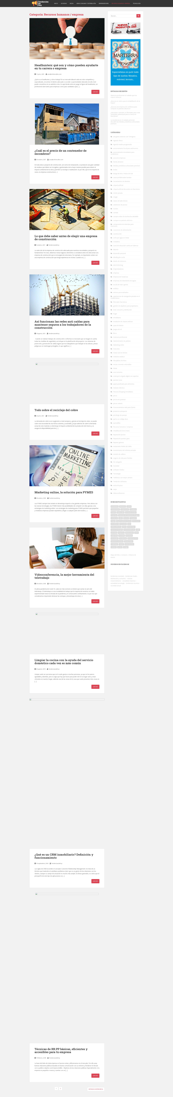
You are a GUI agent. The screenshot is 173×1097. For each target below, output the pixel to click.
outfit (137, 530)
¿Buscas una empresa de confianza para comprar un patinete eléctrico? (124, 108)
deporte (115, 249)
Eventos (126, 518)
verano (120, 547)
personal (113, 532)
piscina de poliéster (119, 399)
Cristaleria (116, 242)
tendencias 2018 (132, 538)
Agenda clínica (117, 140)
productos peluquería (120, 411)
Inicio (56, 3)
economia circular (131, 512)
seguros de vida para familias (122, 458)
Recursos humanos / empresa (121, 3)
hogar (115, 314)
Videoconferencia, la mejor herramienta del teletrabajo (64, 576)
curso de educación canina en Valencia (125, 246)
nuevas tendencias (129, 530)
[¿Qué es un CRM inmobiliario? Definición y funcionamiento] (67, 773)
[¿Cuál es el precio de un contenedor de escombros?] (67, 124)
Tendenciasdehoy (53, 245)
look (129, 524)
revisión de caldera (119, 454)
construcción (117, 234)
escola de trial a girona (120, 285)
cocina (129, 506)
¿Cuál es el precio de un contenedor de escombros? (60, 152)
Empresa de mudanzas (120, 277)
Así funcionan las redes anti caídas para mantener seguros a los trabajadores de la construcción (63, 325)
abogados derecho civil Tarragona (124, 137)
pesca (115, 396)
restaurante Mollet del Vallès (122, 446)
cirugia (115, 197)
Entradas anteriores (95, 1089)
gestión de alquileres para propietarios (125, 306)
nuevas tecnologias (116, 530)
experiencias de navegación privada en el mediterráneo (125, 297)
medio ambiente (116, 527)
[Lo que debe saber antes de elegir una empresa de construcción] (67, 209)
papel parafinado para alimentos (123, 384)
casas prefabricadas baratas (122, 177)
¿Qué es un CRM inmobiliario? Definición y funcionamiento (64, 856)
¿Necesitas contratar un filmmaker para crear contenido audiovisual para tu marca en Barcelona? (125, 114)
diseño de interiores (119, 261)
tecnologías (114, 538)
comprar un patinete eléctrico (122, 220)
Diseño (113, 512)
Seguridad (114, 535)
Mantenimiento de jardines (122, 341)
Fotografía (133, 518)
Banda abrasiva (118, 162)
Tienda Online (129, 541)
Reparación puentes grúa (121, 439)
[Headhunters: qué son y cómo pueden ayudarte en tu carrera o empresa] (67, 38)
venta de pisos (118, 485)
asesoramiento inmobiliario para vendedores (122, 153)
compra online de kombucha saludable (125, 216)
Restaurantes (129, 532)
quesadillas (116, 423)
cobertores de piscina (120, 205)
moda (124, 527)
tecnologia (129, 535)
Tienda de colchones (120, 481)
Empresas (114, 515)
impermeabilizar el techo (124, 521)
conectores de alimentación (122, 230)
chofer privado (118, 193)
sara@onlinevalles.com (54, 74)
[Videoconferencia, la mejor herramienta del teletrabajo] (67, 548)
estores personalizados (120, 292)
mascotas (116, 349)
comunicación (115, 509)
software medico (118, 470)
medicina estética (119, 357)
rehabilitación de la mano (121, 431)
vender (121, 544)
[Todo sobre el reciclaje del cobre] (67, 383)
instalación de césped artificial (123, 321)
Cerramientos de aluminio (121, 181)
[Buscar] (138, 16)
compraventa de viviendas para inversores (122, 225)
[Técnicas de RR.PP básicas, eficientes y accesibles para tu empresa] (67, 968)
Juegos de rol (117, 329)
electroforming (118, 265)
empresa (116, 273)
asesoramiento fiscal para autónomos (125, 148)
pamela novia (117, 380)
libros (115, 333)
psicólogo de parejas (120, 415)
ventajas (113, 547)
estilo (120, 518)
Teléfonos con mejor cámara (122, 478)
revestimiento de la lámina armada (124, 450)
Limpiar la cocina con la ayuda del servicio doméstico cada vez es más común (64, 661)
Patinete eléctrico (119, 388)
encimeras (114, 518)
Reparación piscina (119, 435)
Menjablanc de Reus (119, 360)
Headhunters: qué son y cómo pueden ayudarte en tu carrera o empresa (66, 66)
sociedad (121, 535)
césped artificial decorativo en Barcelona (126, 189)
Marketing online (118, 345)
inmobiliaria (117, 318)
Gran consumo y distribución (86, 3)
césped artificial (118, 185)
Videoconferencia (118, 493)
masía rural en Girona (120, 353)
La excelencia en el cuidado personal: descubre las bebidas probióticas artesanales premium (125, 122)
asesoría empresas (119, 158)
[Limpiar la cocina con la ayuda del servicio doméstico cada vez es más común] (67, 633)
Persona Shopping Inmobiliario (123, 392)
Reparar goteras (118, 442)
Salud (136, 532)
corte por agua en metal (121, 238)
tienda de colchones (117, 541)
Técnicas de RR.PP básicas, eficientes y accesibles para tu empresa (61, 1050)
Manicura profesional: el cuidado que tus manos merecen (124, 96)
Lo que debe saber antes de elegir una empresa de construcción (66, 237)
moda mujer (131, 527)
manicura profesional (120, 337)
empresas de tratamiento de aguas (124, 281)
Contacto (124, 555)
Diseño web (120, 512)
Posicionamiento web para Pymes (124, 407)
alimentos (122, 506)
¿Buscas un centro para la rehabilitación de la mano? (125, 102)
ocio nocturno (117, 372)
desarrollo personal (119, 253)
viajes (115, 489)
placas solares (117, 403)
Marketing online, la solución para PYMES (64, 492)
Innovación (123, 524)
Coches (115, 209)
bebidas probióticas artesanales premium (126, 166)
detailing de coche (119, 257)
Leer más (95, 92)
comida (115, 212)
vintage (126, 547)
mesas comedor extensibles (122, 364)
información (136, 521)
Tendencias (123, 538)
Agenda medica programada (122, 144)
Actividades (114, 506)
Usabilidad (114, 544)
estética (115, 288)
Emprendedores (104, 3)
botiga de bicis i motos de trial (123, 173)
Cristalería (133, 509)
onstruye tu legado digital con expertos (126, 376)
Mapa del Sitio (115, 555)
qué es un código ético (120, 419)
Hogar (113, 521)
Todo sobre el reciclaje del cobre (56, 410)
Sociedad (64, 3)
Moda (71, 3)
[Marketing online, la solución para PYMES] (67, 465)
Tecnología (137, 3)
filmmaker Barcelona (120, 302)
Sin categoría (117, 462)
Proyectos (121, 532)
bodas (115, 170)
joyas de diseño (118, 325)
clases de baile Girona (120, 201)
